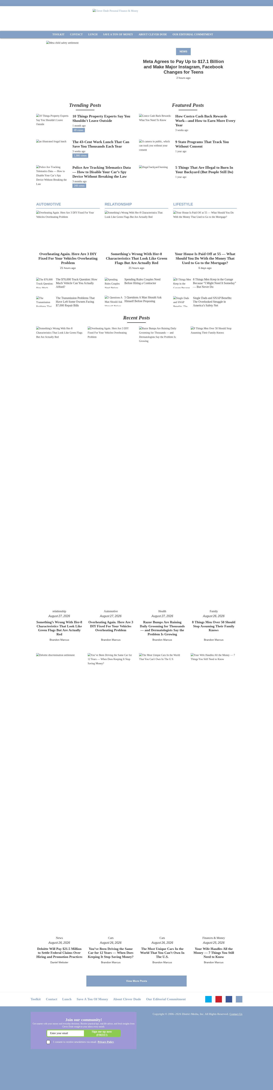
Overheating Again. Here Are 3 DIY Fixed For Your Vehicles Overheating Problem (68, 258)
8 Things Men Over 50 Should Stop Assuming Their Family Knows (213, 626)
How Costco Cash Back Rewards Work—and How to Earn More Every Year (205, 120)
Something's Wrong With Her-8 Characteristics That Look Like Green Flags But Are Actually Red (136, 258)
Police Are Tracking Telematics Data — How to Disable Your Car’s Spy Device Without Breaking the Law (101, 171)
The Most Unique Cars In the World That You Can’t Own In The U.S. (162, 953)
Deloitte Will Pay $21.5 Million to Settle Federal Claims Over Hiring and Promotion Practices (59, 953)
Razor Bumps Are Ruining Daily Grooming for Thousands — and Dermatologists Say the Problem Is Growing (162, 628)
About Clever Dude (127, 999)
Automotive (48, 204)
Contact (51, 999)
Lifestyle (183, 204)
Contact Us (236, 1014)
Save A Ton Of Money (92, 999)
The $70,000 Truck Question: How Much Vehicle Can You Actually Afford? (76, 283)
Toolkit (36, 999)
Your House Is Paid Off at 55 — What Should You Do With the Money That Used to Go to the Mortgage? (205, 258)
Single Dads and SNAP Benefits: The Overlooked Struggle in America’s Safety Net (212, 301)
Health (162, 611)
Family (214, 611)
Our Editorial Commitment (166, 999)
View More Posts (136, 980)
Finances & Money (213, 937)
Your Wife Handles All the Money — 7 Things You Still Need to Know (214, 953)
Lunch (67, 999)
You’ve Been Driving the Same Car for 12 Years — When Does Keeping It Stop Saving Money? (111, 953)
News (183, 51)
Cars (110, 937)
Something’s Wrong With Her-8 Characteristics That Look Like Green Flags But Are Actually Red (59, 628)
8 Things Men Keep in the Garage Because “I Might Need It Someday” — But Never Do (214, 283)
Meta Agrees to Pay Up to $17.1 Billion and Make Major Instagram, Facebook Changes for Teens (183, 67)
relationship (118, 204)
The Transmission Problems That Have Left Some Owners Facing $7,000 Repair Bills (75, 301)
